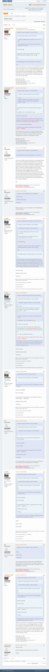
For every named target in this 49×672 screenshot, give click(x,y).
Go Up (5, 658)
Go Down (5, 24)
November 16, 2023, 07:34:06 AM (21, 88)
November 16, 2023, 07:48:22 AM (21, 218)
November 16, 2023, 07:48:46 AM (21, 292)
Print (44, 24)
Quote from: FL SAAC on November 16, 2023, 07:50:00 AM (27, 423)
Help (36, 670)
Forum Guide (7, 645)
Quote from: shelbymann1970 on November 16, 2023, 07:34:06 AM (29, 295)
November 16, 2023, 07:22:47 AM (22, 28)
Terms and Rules (40, 670)
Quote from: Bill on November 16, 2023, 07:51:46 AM (26, 474)
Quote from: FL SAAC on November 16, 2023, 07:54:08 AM (27, 547)
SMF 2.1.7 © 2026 (5, 670)
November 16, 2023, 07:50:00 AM (21, 371)
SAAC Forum (7, 5)
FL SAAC (6, 218)
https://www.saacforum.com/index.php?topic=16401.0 (25, 187)
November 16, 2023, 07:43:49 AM (21, 147)
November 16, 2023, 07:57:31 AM (21, 544)
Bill (5, 148)
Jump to (28, 663)
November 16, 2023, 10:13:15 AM (21, 645)
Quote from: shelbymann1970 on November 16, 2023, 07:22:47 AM (29, 221)
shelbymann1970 (8, 28)
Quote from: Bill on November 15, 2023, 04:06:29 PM (27, 35)
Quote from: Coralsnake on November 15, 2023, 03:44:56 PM (28, 94)
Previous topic (37, 21)
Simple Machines (11, 670)
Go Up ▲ (45, 670)
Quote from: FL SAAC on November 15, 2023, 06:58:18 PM (27, 90)
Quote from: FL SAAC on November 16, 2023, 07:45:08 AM (27, 193)
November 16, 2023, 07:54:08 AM (21, 471)
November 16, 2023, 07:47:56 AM (21, 190)
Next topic (43, 21)
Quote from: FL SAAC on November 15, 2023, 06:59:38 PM (27, 32)
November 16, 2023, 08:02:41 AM (21, 574)
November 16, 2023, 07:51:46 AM (21, 420)
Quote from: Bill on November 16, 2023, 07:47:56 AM (26, 374)
